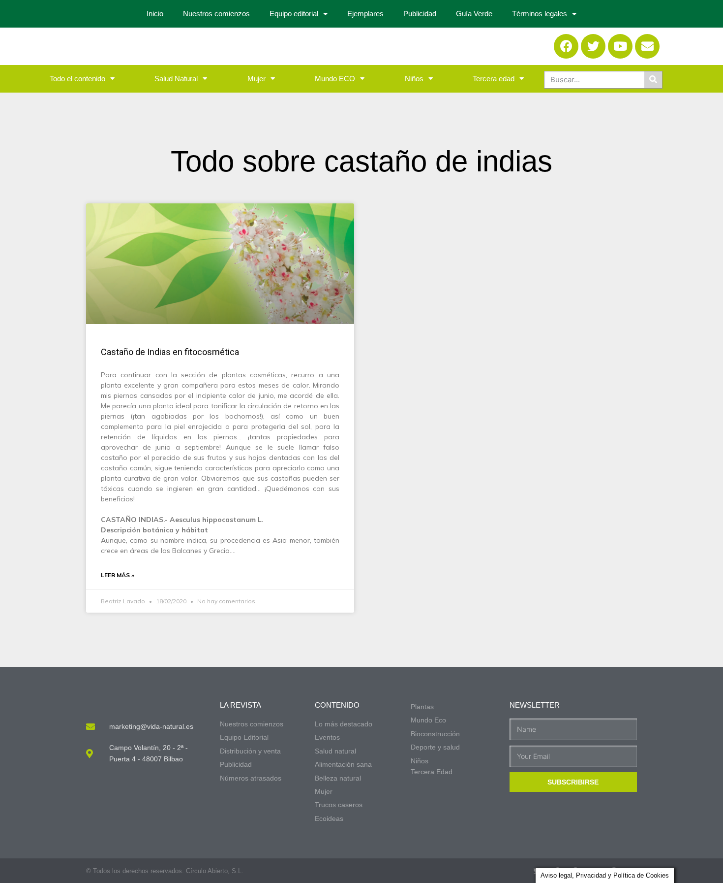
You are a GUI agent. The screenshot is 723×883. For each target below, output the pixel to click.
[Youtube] (620, 46)
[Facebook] (566, 46)
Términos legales (539, 13)
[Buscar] (653, 79)
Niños (414, 78)
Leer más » (117, 575)
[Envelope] (647, 46)
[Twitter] (593, 46)
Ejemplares (365, 13)
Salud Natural (176, 78)
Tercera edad (493, 78)
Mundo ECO (335, 78)
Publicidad (419, 13)
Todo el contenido (77, 78)
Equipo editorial (294, 13)
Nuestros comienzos (216, 13)
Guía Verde (474, 13)
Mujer (256, 78)
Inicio (155, 13)
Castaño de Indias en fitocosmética (170, 352)
